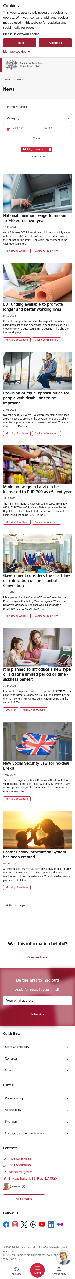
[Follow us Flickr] (60, 1224)
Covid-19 (11, 709)
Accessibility (13, 1110)
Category (13, 118)
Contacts (11, 1058)
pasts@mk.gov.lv (20, 1172)
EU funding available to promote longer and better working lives (33, 307)
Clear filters (38, 156)
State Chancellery (17, 1047)
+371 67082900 (19, 1165)
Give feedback (38, 957)
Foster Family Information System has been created (34, 854)
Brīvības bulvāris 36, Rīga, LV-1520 (32, 1178)
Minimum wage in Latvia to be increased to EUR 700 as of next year (37, 489)
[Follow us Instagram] (15, 1224)
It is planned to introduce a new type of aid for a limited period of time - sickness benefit (37, 674)
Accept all (55, 43)
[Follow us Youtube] (42, 1224)
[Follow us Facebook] (6, 1224)
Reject (19, 43)
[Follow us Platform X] (24, 1224)
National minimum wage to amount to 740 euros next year (35, 218)
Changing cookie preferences (25, 1133)
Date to (48, 127)
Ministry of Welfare (17, 250)
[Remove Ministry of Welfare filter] (50, 149)
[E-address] (11, 1186)
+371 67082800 (19, 1159)
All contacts (24, 1199)
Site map (11, 1121)
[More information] (23, 1186)
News (8, 1070)
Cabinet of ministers (46, 250)
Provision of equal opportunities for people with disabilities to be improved (36, 398)
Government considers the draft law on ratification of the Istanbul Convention (36, 580)
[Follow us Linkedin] (51, 1224)
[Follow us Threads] (33, 1224)
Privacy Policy (14, 1098)
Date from (18, 127)
